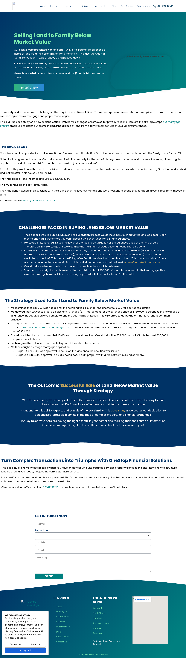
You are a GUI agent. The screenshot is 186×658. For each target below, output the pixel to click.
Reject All (36, 644)
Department (42, 530)
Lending (54, 6)
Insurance (69, 6)
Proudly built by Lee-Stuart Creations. (93, 654)
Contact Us (142, 6)
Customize (15, 644)
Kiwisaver (85, 6)
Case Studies (127, 6)
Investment (99, 6)
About (43, 6)
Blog (114, 6)
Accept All (25, 650)
